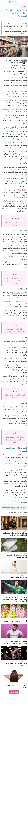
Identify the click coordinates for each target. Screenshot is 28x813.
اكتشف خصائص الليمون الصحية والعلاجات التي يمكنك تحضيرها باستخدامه (15, 280)
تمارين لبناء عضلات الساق (18, 577)
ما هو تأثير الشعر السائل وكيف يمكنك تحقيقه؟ (15, 686)
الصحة (25, 531)
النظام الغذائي (24, 6)
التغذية (25, 553)
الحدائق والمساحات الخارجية (21, 619)
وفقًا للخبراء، (23, 189)
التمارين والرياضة (23, 575)
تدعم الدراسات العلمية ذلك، (18, 301)
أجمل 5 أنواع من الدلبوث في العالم (15, 621)
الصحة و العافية (24, 639)
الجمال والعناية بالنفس (22, 683)
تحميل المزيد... (14, 692)
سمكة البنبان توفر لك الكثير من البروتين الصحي (17, 556)
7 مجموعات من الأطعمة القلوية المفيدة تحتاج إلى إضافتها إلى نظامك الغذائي (14, 439)
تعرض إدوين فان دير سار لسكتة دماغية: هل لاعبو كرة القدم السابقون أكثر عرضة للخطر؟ (15, 599)
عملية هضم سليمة (17, 292)
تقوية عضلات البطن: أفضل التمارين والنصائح (15, 664)
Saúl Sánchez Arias (16, 62)
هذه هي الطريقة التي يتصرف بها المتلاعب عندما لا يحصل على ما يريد (15, 642)
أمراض (25, 595)
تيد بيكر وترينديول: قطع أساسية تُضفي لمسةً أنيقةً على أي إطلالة (14, 534)
